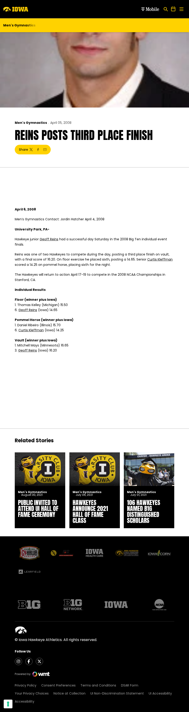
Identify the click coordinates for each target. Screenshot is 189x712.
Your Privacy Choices (32, 693)
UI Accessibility (160, 693)
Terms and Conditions (98, 685)
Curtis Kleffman (160, 259)
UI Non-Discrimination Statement (117, 693)
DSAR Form (129, 685)
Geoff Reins (49, 239)
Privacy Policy (25, 685)
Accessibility (24, 701)
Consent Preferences (58, 685)
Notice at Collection (69, 693)
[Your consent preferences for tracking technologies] (8, 704)
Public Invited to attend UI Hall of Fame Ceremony (38, 508)
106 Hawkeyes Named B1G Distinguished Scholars (143, 511)
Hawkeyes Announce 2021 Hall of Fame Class (90, 511)
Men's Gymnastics (31, 122)
